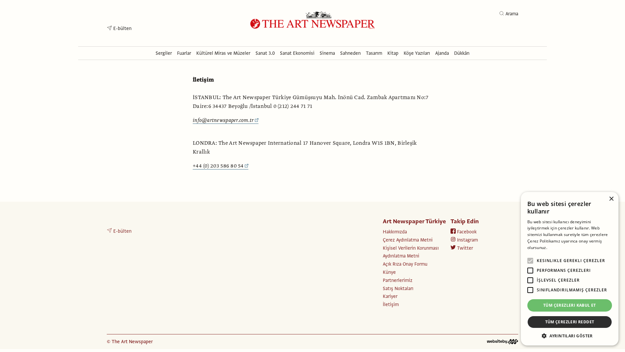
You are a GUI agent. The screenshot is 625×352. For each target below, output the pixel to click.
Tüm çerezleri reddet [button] (569, 322)
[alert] (569, 268)
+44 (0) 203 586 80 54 (218, 165)
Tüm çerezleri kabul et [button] (569, 305)
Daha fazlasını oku (565, 247)
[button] (569, 335)
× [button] (611, 199)
